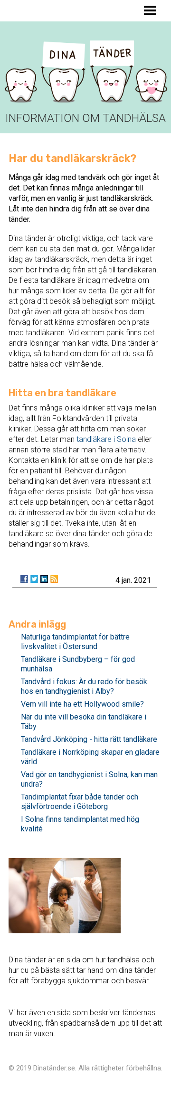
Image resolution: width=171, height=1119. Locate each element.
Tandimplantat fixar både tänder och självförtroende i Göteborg (79, 801)
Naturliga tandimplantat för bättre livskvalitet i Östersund (75, 641)
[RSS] (54, 579)
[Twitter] (34, 579)
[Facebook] (24, 579)
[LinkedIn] (44, 579)
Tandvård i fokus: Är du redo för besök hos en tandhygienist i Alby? (84, 686)
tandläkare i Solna (106, 439)
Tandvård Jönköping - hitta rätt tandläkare (89, 739)
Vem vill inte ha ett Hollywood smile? (82, 704)
